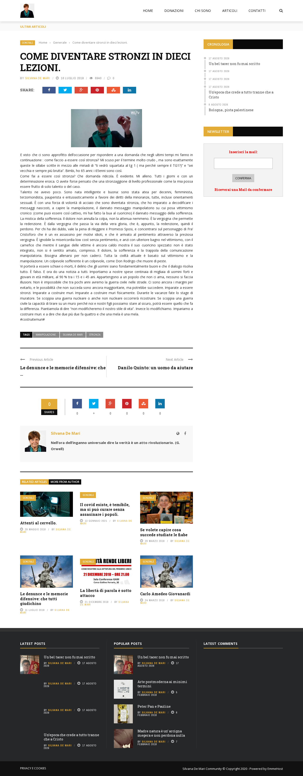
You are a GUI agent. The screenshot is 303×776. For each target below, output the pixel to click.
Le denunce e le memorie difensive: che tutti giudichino (44, 598)
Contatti (257, 10)
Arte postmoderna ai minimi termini (162, 683)
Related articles (34, 482)
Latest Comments (220, 643)
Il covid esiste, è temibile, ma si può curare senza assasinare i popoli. (104, 509)
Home (148, 10)
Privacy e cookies (33, 768)
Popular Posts (128, 643)
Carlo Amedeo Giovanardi (165, 593)
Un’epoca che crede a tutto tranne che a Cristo (71, 737)
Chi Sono (203, 10)
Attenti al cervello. (38, 522)
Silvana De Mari (37, 78)
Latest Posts (32, 643)
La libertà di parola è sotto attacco (105, 593)
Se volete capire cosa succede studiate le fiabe (163, 532)
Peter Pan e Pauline (154, 706)
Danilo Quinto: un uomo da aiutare (155, 367)
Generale (27, 42)
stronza (94, 334)
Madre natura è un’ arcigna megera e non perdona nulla (161, 733)
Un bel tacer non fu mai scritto (69, 657)
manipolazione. (46, 334)
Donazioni (173, 10)
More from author (65, 482)
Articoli (229, 10)
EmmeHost (275, 769)
